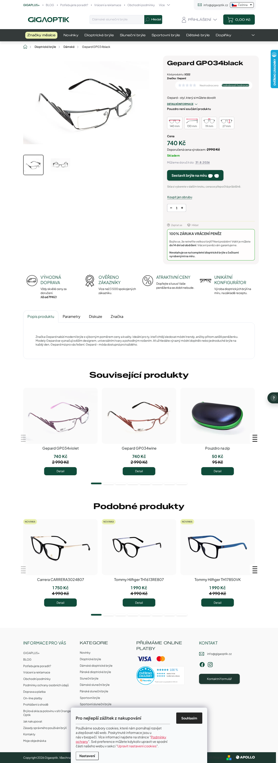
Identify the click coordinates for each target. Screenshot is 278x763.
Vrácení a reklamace (107, 5)
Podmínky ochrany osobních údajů (46, 685)
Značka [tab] (117, 316)
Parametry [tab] (71, 316)
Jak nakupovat (32, 721)
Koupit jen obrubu (179, 197)
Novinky (85, 652)
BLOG (50, 5)
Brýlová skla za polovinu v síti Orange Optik (47, 713)
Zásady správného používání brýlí (45, 728)
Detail (60, 471)
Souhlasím (189, 718)
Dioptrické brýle (90, 659)
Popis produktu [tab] (40, 316)
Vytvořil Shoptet (213, 757)
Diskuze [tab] (95, 316)
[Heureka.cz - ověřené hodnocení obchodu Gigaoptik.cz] (160, 675)
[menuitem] (41, 35)
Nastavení (87, 756)
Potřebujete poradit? (74, 5)
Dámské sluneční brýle (95, 684)
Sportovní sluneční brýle (96, 704)
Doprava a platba (34, 691)
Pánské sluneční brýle (94, 691)
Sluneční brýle (89, 678)
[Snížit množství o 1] (171, 208)
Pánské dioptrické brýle (95, 672)
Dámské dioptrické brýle (96, 665)
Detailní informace (180, 103)
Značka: (176, 78)
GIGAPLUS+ (31, 5)
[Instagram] (210, 664)
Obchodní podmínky (141, 5)
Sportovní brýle (90, 697)
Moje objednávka (34, 740)
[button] (96, 483)
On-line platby (32, 698)
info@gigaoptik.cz (219, 653)
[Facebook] (202, 664)
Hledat (156, 19)
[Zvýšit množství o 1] (182, 208)
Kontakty (29, 734)
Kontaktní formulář (219, 679)
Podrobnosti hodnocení (235, 85)
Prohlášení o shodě (35, 704)
